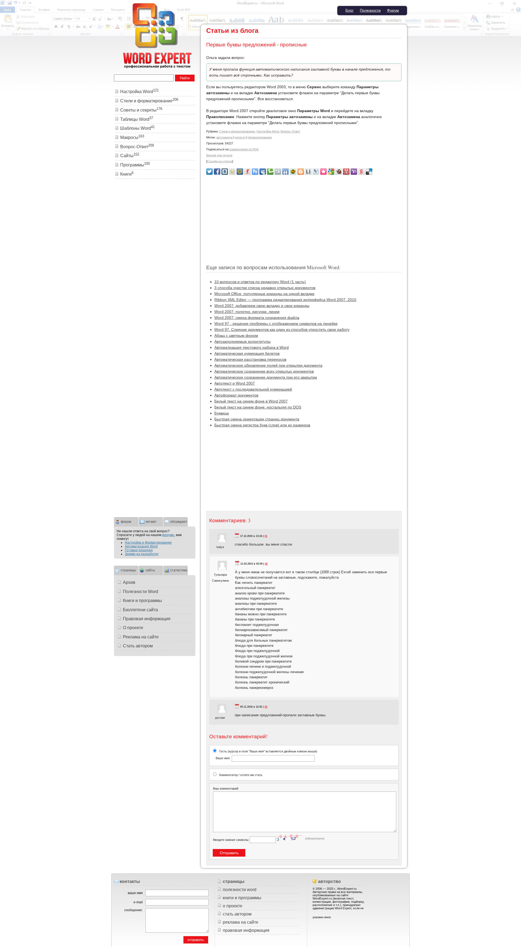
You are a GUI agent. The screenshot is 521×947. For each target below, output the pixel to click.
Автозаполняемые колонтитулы (242, 341)
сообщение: (133, 910)
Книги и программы (142, 600)
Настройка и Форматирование (148, 542)
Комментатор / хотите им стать (240, 775)
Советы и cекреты (141, 110)
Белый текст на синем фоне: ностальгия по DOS (257, 407)
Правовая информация (146, 618)
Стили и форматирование (237, 131)
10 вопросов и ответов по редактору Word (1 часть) (260, 282)
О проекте (133, 627)
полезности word (239, 889)
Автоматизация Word (141, 546)
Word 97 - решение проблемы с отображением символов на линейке (276, 323)
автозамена (224, 137)
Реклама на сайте (141, 637)
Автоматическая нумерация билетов (246, 353)
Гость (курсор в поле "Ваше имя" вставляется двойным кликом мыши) (266, 755)
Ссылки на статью (219, 161)
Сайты (129, 155)
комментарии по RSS (244, 149)
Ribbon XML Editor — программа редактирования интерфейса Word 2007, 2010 (285, 299)
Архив (129, 582)
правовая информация (246, 930)
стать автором (237, 914)
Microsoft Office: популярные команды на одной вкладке (264, 294)
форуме (168, 535)
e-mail (138, 902)
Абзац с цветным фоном (236, 335)
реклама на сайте (240, 922)
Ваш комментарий (225, 788)
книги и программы (242, 897)
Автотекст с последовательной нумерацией (253, 389)
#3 (266, 706)
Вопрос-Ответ (290, 131)
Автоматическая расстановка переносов (250, 359)
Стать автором (138, 646)
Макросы (132, 137)
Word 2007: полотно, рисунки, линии (246, 311)
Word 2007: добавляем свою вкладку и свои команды (261, 305)
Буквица (221, 413)
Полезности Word (140, 591)
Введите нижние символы (231, 839)
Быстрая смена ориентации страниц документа (256, 419)
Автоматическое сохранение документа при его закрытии (265, 377)
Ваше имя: (223, 758)
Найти (185, 78)
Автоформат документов (236, 395)
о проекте (232, 906)
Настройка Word (267, 131)
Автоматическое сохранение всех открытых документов (264, 371)
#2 (266, 563)
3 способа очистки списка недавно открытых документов (264, 288)
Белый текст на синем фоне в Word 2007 (251, 401)
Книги (127, 174)
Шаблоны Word (137, 128)
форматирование (260, 137)
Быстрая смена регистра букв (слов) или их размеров (262, 425)
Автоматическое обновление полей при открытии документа (268, 365)
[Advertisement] (304, 217)
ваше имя (135, 893)
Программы (135, 165)
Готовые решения (139, 550)
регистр (240, 137)
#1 (266, 536)
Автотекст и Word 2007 (234, 383)
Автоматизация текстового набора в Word (251, 347)
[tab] (126, 521)
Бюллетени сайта (140, 609)
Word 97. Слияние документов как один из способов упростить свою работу (282, 329)
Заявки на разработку (141, 554)
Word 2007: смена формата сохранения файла (256, 317)
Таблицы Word (136, 119)
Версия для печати (219, 155)
